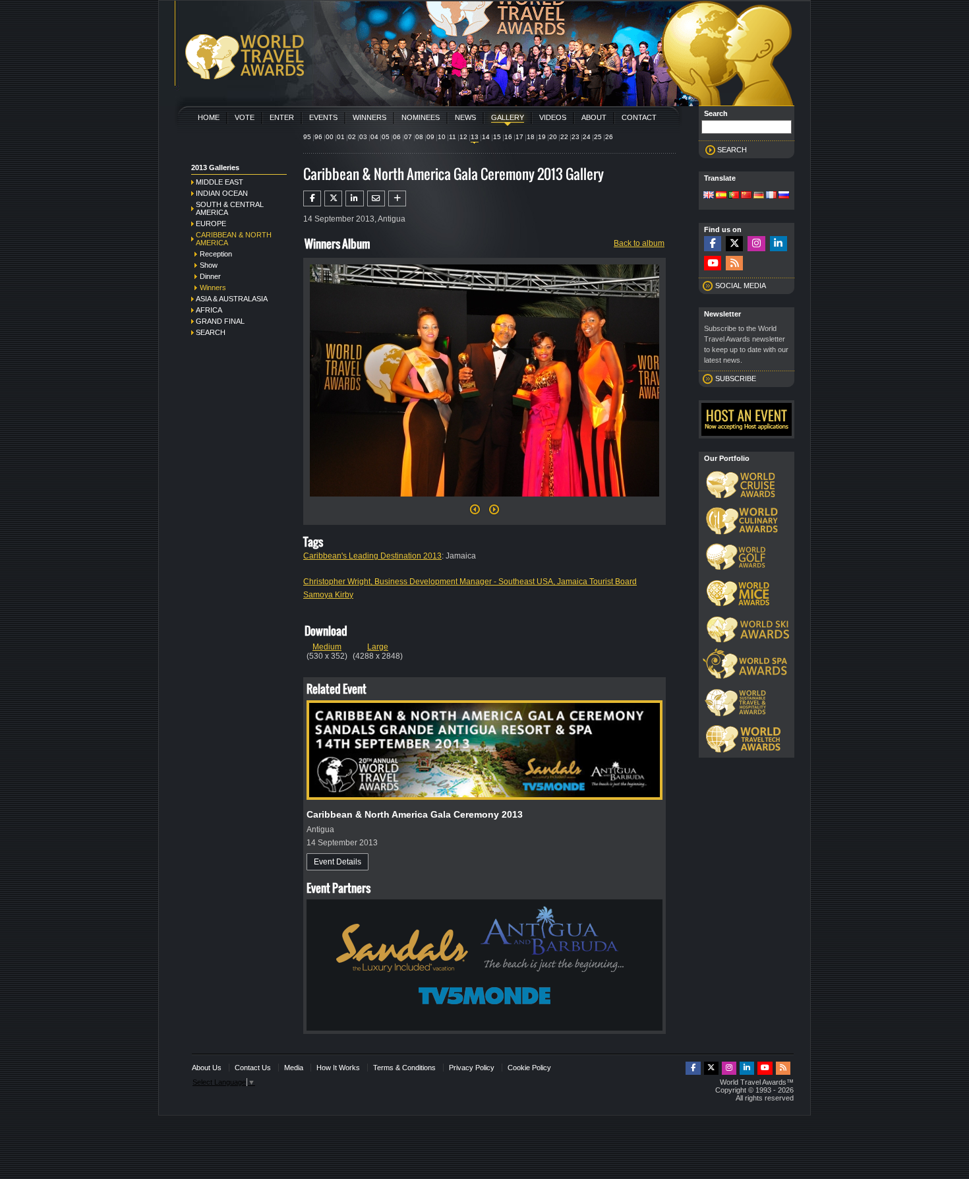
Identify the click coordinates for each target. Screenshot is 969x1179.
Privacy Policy (471, 1068)
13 (475, 136)
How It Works (338, 1068)
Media (293, 1068)
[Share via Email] (376, 198)
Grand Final (220, 321)
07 (408, 136)
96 (318, 136)
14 (486, 136)
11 (452, 136)
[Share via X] (333, 198)
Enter (282, 117)
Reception (216, 254)
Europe (211, 223)
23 (575, 136)
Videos (552, 117)
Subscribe (735, 378)
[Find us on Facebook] (712, 243)
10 (442, 136)
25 (598, 136)
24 (587, 136)
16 (508, 136)
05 (386, 136)
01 (341, 136)
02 (352, 136)
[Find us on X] (734, 243)
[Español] (721, 195)
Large (377, 646)
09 (430, 136)
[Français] (771, 195)
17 (519, 136)
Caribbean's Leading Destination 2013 (372, 555)
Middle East (219, 182)
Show (209, 265)
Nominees (420, 117)
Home (209, 117)
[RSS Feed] (734, 263)
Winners (369, 117)
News (465, 117)
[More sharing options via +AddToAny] (397, 198)
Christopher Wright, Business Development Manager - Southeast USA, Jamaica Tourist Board (470, 581)
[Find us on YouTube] (712, 263)
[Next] (484, 500)
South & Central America (230, 208)
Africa (209, 310)
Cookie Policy (529, 1068)
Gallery (507, 117)
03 (363, 136)
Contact (639, 117)
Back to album (639, 243)
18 (531, 136)
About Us (206, 1068)
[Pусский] (783, 195)
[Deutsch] (758, 195)
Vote (244, 117)
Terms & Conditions (404, 1068)
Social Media (740, 285)
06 (397, 136)
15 (497, 136)
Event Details (337, 861)
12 (463, 136)
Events (323, 117)
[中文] (746, 195)
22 (564, 136)
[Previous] (474, 513)
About (593, 117)
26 (609, 136)
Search (210, 332)
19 (542, 136)
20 (553, 136)
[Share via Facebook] (312, 198)
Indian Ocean (222, 193)
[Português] (733, 195)
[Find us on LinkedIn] (778, 243)
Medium (326, 646)
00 (330, 136)
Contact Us (253, 1068)
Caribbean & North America (234, 239)
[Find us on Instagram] (756, 243)
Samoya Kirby (328, 594)
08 (419, 136)
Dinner (210, 276)
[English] (708, 195)
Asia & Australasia (232, 299)
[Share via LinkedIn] (354, 198)
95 (307, 136)
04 (374, 136)
